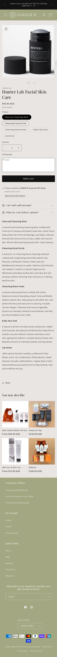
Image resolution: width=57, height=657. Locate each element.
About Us (10, 576)
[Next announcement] (52, 5)
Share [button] (7, 382)
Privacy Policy (12, 533)
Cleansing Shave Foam (17, 130)
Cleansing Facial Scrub (15, 123)
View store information (15, 195)
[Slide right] (35, 83)
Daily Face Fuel (42, 130)
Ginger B (13, 647)
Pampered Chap (35, 430)
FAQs (8, 557)
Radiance (32, 467)
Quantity (5, 142)
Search (9, 550)
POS (18, 647)
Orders (9, 520)
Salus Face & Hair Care (11, 467)
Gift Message (7, 154)
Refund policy (47, 647)
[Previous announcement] (5, 5)
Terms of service (36, 651)
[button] (5, 15)
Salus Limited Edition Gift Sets (14, 430)
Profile (8, 526)
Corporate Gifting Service (17, 490)
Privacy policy (23, 651)
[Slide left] (22, 83)
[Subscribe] (48, 596)
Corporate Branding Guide (17, 502)
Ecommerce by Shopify (31, 647)
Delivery (9, 563)
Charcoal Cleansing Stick (16, 117)
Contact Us (10, 569)
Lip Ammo (11, 136)
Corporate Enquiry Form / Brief (19, 496)
